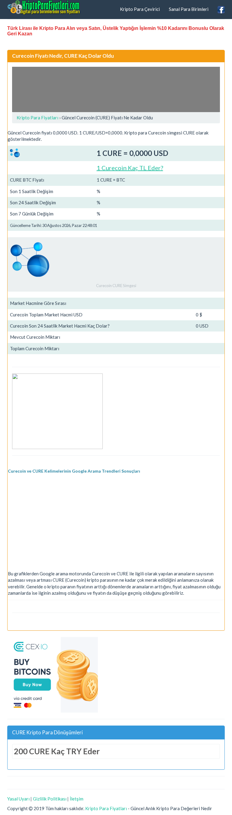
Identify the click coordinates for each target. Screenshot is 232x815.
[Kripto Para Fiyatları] (43, 7)
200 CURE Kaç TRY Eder (57, 751)
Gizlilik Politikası (49, 798)
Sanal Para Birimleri (188, 9)
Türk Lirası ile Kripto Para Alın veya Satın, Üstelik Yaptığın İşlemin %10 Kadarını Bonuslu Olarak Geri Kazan (115, 31)
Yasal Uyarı (18, 798)
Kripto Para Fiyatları (106, 808)
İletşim (76, 798)
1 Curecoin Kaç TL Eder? (130, 167)
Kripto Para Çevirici (140, 9)
